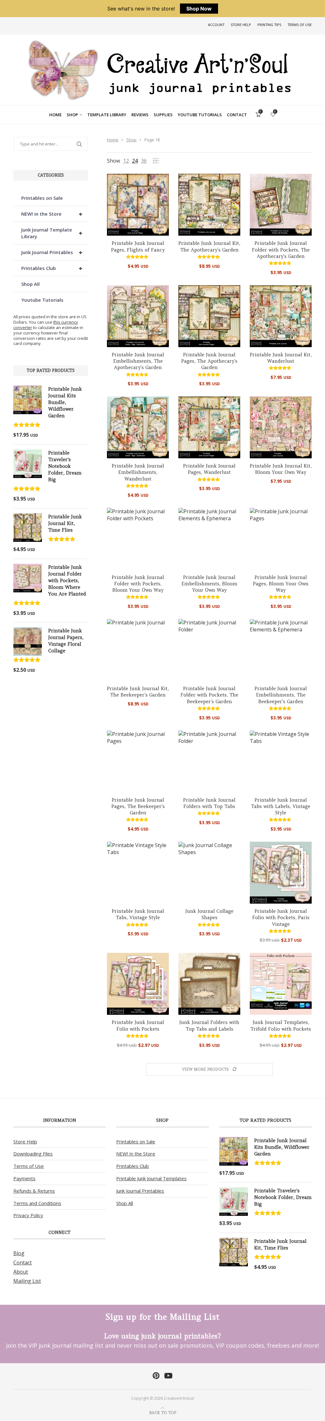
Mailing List (27, 1280)
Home (55, 115)
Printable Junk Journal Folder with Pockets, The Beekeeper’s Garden (209, 694)
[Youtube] (168, 1376)
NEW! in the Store (52, 214)
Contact (237, 115)
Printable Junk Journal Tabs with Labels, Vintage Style (280, 806)
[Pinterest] (156, 1376)
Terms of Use (300, 24)
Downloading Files (33, 1153)
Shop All (30, 284)
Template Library (106, 115)
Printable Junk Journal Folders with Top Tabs (209, 803)
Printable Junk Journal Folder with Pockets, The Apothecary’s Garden (281, 249)
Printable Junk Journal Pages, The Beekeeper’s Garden (138, 806)
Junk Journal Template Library (52, 232)
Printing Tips (269, 24)
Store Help (241, 24)
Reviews (140, 115)
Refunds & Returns (34, 1191)
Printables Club (52, 268)
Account (216, 24)
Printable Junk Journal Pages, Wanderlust (209, 469)
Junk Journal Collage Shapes (209, 914)
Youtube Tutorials (200, 115)
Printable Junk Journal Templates (151, 1178)
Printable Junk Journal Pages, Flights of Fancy (138, 246)
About (20, 1271)
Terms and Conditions (37, 1203)
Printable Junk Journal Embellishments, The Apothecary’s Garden (138, 361)
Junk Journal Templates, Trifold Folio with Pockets (280, 1025)
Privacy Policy (28, 1215)
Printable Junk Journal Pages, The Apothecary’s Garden (209, 361)
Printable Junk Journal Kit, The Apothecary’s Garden (209, 246)
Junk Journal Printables (52, 252)
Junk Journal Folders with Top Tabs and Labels (209, 1025)
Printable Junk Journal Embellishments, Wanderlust (138, 472)
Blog (18, 1253)
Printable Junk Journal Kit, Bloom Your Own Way (281, 469)
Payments (24, 1178)
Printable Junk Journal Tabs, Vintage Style (138, 914)
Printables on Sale (42, 198)
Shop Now (199, 8)
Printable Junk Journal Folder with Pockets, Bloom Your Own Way (138, 583)
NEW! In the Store (135, 1153)
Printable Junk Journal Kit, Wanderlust (281, 358)
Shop (72, 115)
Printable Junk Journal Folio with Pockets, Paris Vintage (280, 917)
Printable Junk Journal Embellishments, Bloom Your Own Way (209, 583)
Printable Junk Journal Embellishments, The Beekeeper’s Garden (281, 694)
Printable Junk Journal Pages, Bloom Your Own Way (280, 583)
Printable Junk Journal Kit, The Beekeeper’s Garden (138, 691)
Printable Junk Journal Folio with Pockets (138, 1025)
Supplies (163, 115)
